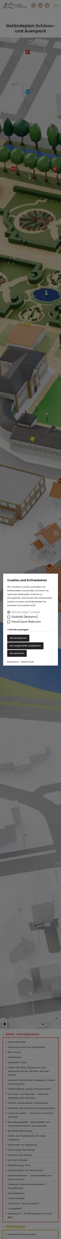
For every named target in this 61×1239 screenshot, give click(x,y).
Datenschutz (27, 661)
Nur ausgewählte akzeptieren (25, 645)
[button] (8, 617)
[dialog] (30, 619)
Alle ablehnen (17, 653)
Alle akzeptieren (18, 638)
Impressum (13, 661)
